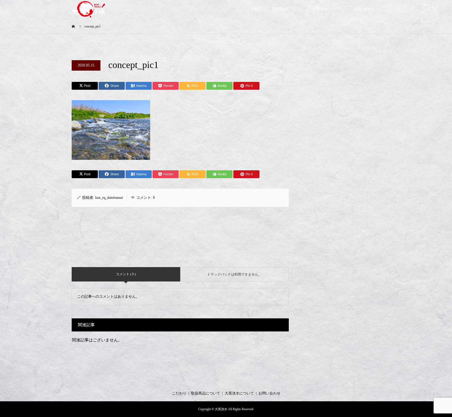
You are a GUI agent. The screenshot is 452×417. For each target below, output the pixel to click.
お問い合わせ (364, 9)
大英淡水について (327, 9)
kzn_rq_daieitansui (109, 198)
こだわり (254, 9)
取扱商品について (287, 9)
